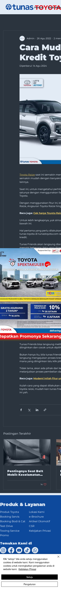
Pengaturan (30, 584)
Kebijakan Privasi (27, 569)
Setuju (29, 577)
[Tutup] (56, 558)
